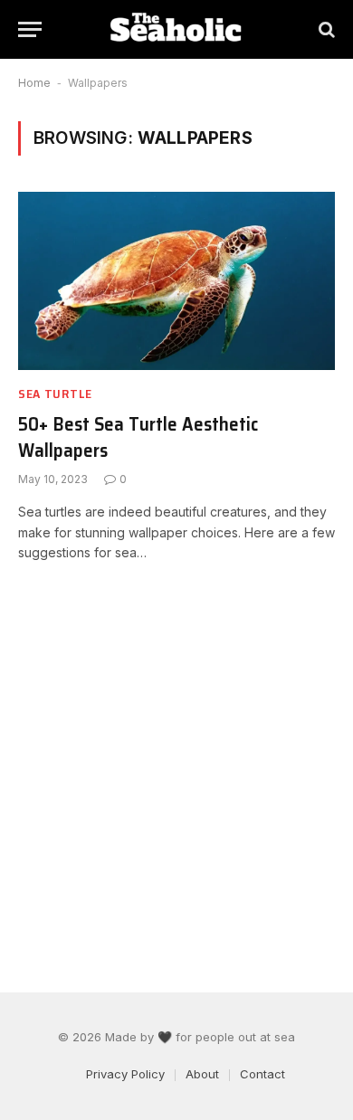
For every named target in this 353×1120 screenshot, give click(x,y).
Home (34, 83)
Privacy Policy (125, 1074)
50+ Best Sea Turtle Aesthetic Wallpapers (138, 437)
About (202, 1074)
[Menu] (30, 29)
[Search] (325, 29)
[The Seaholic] (176, 29)
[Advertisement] (176, 778)
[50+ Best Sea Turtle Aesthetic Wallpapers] (176, 281)
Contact (262, 1074)
